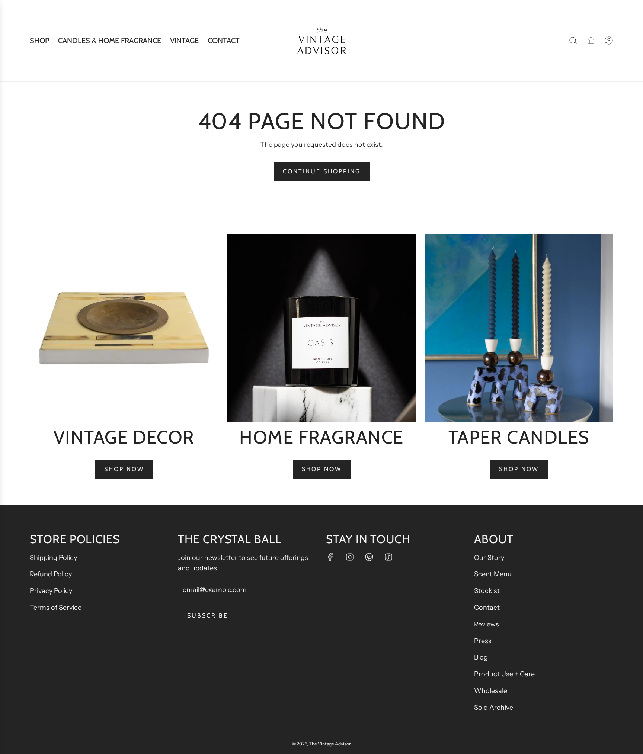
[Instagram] (350, 557)
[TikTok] (388, 557)
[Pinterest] (369, 557)
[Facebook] (330, 557)
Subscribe (207, 615)
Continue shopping (322, 171)
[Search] (573, 40)
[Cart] (591, 40)
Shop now (124, 469)
